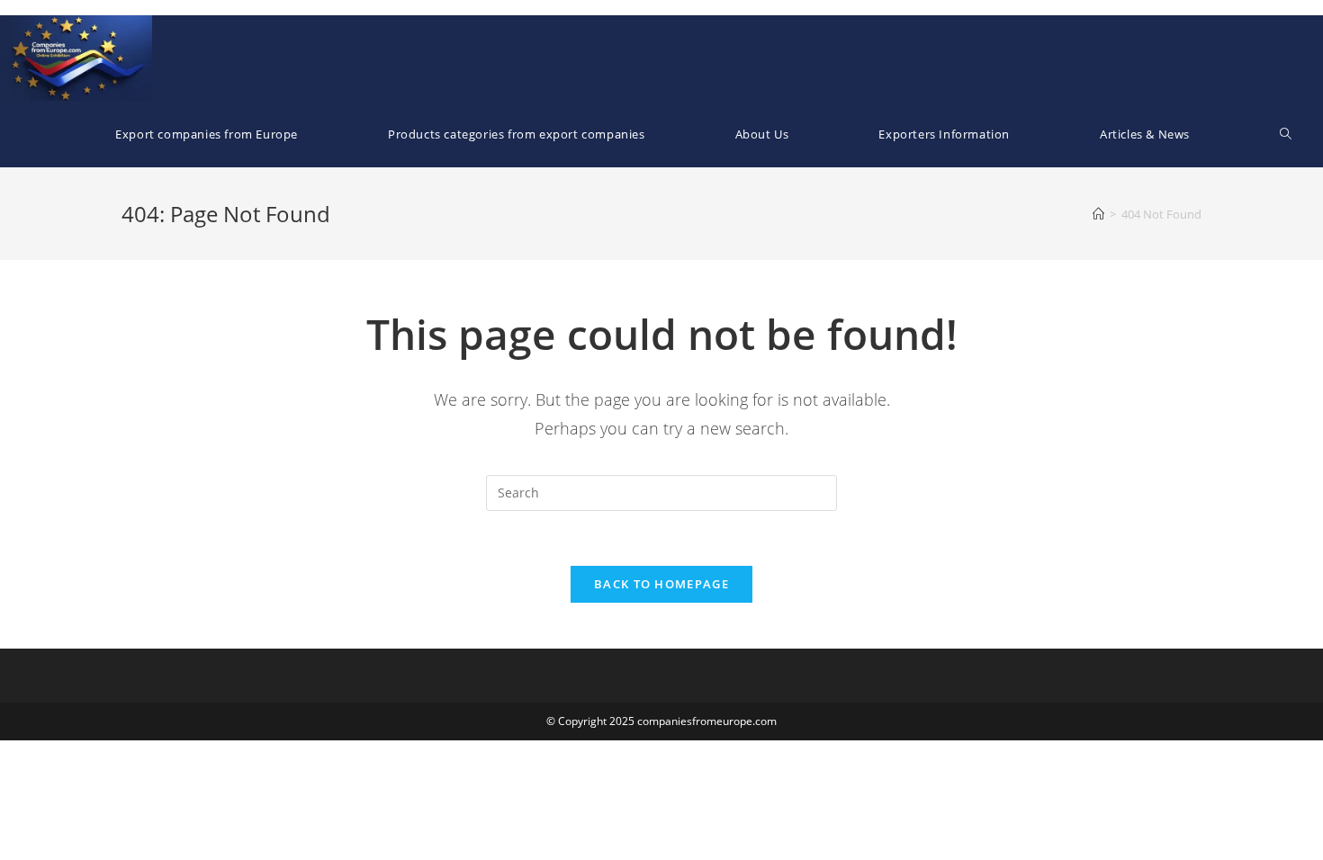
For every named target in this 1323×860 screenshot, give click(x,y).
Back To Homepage (661, 584)
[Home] (1098, 214)
